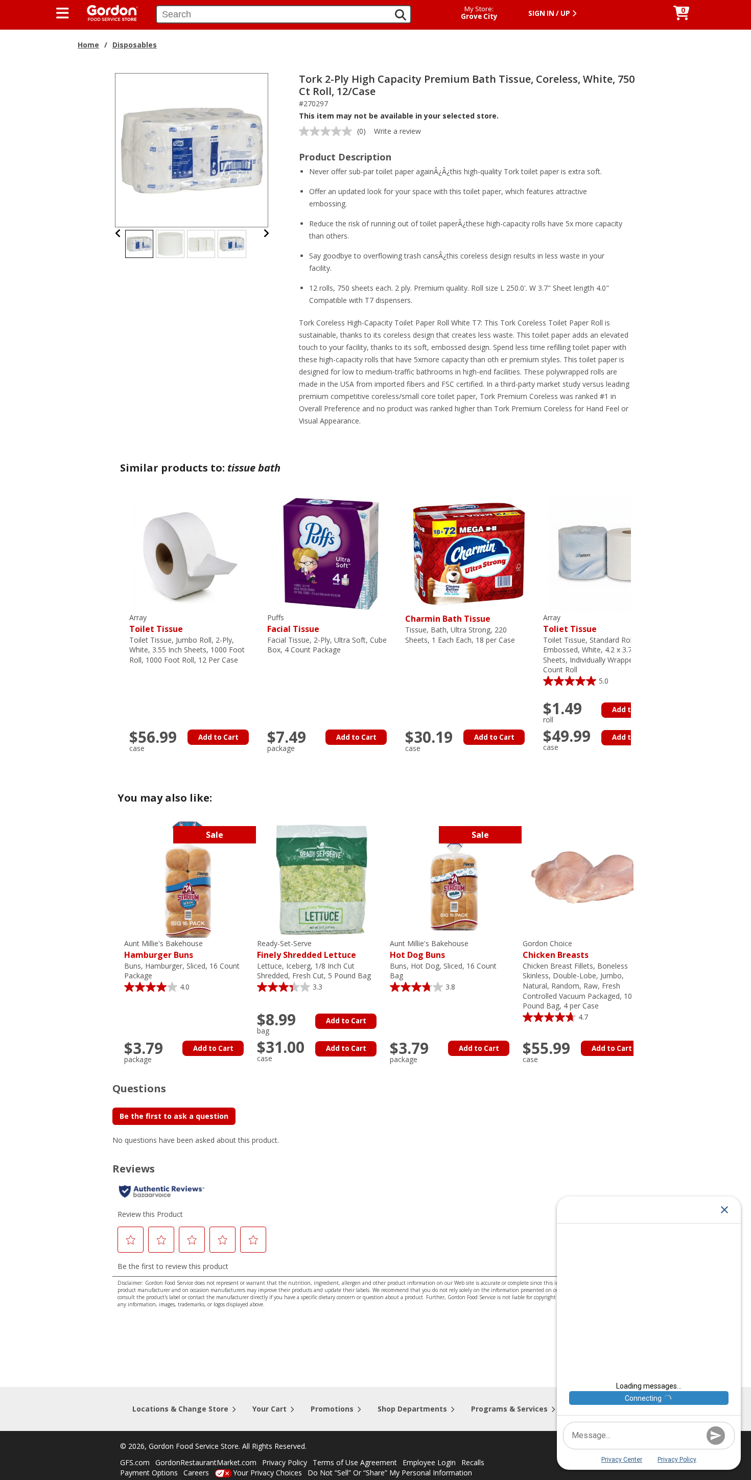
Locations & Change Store (180, 1409)
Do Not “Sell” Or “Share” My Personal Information (390, 1472)
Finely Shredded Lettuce (306, 949)
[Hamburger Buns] (188, 879)
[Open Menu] (62, 13)
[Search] (400, 14)
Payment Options (149, 1472)
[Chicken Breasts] (586, 879)
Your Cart (269, 1409)
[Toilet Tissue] (193, 553)
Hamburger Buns (163, 949)
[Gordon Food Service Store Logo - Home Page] (107, 12)
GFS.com (135, 1462)
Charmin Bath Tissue (447, 618)
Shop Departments (412, 1409)
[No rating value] (328, 131)
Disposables (134, 45)
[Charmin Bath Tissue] (469, 553)
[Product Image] (192, 149)
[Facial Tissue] (331, 553)
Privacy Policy (284, 1462)
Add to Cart (218, 737)
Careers (196, 1472)
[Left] (118, 233)
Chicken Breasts (556, 949)
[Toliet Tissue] (607, 553)
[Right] (266, 233)
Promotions (332, 1409)
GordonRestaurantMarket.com (205, 1462)
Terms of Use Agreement (355, 1462)
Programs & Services (509, 1409)
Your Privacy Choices (267, 1472)
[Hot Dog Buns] (453, 879)
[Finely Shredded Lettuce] (321, 879)
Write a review (397, 131)
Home (88, 45)
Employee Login (429, 1462)
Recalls (472, 1462)
